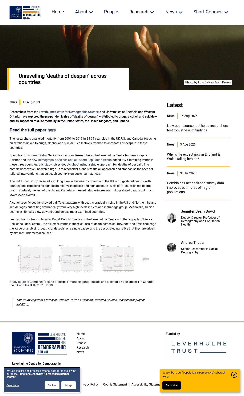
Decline (52, 385)
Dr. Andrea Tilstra (35, 155)
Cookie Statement (115, 384)
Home (58, 11)
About (81, 338)
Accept (68, 385)
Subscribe (171, 385)
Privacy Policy (89, 384)
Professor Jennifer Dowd (43, 219)
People (111, 11)
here (52, 130)
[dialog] (42, 379)
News (80, 352)
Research (83, 347)
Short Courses (207, 11)
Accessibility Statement (147, 384)
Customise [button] (12, 385)
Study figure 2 (19, 282)
